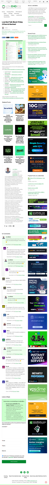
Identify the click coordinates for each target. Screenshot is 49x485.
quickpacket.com (5, 32)
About (2, 1)
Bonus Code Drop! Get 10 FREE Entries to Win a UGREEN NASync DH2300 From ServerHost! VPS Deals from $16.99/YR (37, 37)
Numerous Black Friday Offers (16, 80)
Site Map (35, 482)
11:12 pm (16, 378)
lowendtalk (16, 31)
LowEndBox (14, 173)
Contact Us (19, 482)
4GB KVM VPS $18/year (18, 91)
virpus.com (4, 34)
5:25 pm (16, 363)
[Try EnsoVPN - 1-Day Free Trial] (37, 154)
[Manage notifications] (46, 482)
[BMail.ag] (37, 136)
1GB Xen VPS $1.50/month (15, 78)
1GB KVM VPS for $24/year (17, 77)
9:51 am (18, 266)
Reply (20, 244)
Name (3, 445)
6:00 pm (17, 344)
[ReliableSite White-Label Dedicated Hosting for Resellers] (37, 100)
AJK (8, 314)
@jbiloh (17, 219)
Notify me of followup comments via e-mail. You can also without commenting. (13, 456)
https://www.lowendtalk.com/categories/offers (14, 69)
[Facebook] (39, 1)
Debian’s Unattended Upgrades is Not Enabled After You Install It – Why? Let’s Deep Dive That (37, 63)
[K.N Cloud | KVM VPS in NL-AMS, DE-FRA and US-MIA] (37, 171)
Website (4, 450)
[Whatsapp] (11, 226)
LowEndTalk (19, 15)
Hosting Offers (10, 11)
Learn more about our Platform (35, 22)
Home (3, 11)
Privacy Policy (26, 482)
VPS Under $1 (19, 11)
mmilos (8, 278)
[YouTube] (43, 1)
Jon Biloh (8, 237)
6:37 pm (17, 327)
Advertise (35, 1)
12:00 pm (17, 284)
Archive (14, 482)
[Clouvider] (37, 118)
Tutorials (10, 13)
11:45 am (16, 244)
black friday (4, 31)
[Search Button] (45, 25)
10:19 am (20, 275)
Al (7, 247)
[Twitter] (47, 1)
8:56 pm (18, 336)
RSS (31, 482)
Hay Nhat (8, 357)
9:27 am (17, 354)
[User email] (13, 226)
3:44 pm (17, 320)
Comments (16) (14, 29)
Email (3, 440)
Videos (12, 15)
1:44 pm (16, 311)
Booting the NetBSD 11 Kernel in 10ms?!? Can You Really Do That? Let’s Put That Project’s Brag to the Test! (37, 56)
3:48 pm (18, 256)
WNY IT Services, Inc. (32, 480)
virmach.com (20, 32)
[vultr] (37, 83)
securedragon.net (14, 32)
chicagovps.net (10, 31)
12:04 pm (19, 302)
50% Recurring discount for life (17, 84)
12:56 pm (14, 391)
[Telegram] (10, 226)
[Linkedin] (6, 226)
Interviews (16, 13)
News (5, 13)
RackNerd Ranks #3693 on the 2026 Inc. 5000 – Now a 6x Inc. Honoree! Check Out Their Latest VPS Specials (37, 49)
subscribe (10, 457)
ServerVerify (7, 17)
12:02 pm (18, 293)
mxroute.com (22, 31)
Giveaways (6, 15)
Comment (4, 426)
